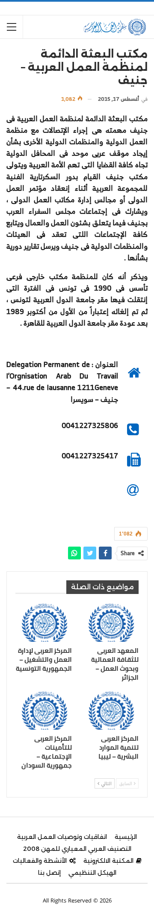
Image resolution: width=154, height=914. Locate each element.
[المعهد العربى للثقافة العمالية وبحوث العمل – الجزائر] (110, 622)
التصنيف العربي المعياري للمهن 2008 (77, 849)
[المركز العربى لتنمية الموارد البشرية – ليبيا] (110, 710)
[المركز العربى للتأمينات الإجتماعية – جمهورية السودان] (43, 710)
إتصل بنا (49, 872)
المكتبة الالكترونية (108, 861)
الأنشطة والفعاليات (40, 861)
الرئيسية (126, 837)
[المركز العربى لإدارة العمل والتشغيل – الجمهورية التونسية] (43, 622)
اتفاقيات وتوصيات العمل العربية (62, 837)
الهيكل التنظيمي (92, 872)
